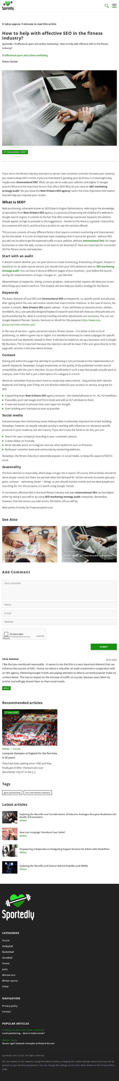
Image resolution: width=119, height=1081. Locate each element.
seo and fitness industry (37, 792)
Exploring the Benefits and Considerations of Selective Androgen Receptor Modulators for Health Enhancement (68, 816)
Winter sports (10, 980)
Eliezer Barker (10, 61)
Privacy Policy (108, 1065)
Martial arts (8, 975)
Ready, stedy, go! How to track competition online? (88, 557)
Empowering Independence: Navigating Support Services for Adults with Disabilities (64, 849)
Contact (6, 1011)
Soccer (6, 940)
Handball (7, 957)
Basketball (8, 951)
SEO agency (12, 672)
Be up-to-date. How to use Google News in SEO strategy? (28, 557)
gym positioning (12, 792)
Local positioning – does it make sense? (23, 1033)
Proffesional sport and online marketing (25, 55)
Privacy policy (10, 1005)
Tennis (6, 963)
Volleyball (7, 946)
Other (5, 986)
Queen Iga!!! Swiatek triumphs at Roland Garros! (28, 1043)
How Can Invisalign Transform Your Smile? (42, 832)
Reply (6, 688)
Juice (5, 969)
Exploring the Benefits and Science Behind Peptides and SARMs (54, 865)
